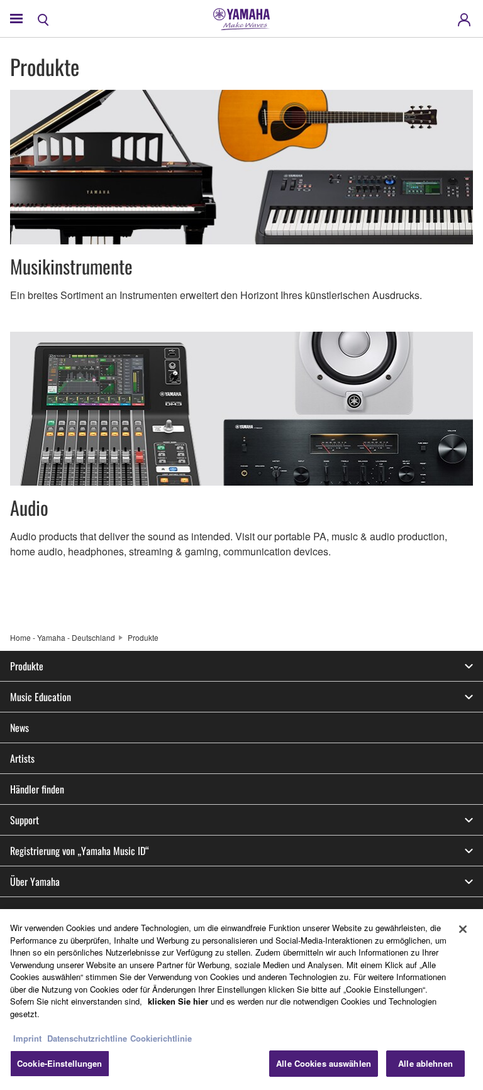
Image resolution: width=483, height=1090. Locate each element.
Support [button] (24, 819)
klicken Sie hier (178, 1001)
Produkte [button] (26, 665)
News (19, 727)
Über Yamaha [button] (35, 881)
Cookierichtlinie (161, 1038)
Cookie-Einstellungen (60, 1063)
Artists (22, 758)
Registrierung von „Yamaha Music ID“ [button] (79, 850)
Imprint (27, 1038)
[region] (241, 999)
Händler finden (37, 789)
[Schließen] (463, 929)
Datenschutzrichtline (87, 1038)
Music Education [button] (40, 696)
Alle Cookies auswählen (323, 1063)
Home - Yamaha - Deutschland (62, 637)
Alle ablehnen (425, 1063)
